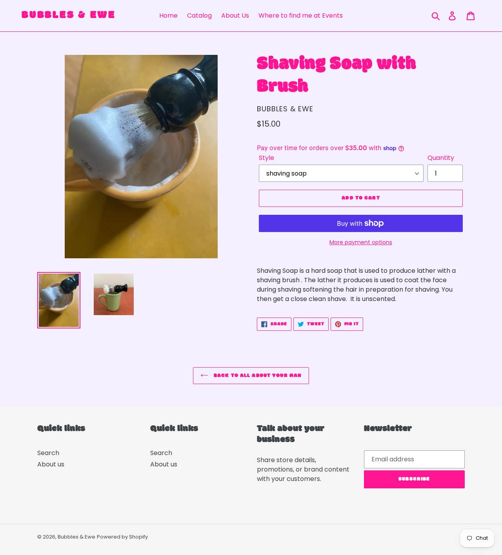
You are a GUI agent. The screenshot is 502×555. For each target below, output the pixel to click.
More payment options (360, 242)
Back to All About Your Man (257, 376)
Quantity (440, 157)
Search (48, 452)
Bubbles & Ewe (68, 15)
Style (266, 157)
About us (50, 464)
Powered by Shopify (122, 536)
